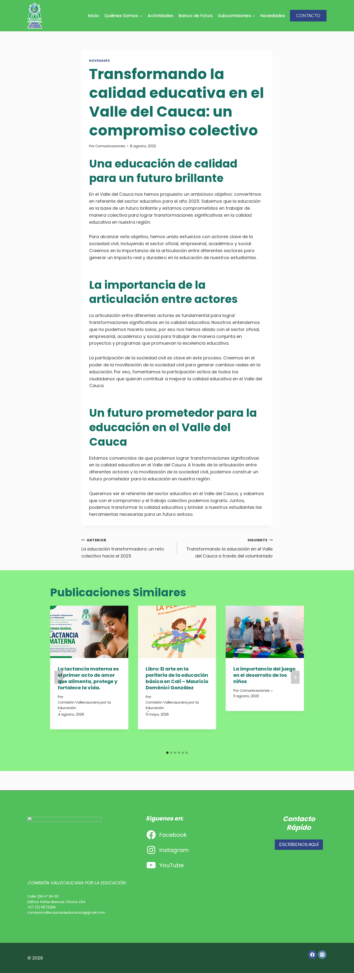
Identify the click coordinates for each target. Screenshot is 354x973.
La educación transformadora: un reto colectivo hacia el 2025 (122, 548)
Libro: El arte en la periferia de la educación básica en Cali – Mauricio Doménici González (177, 678)
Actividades (160, 16)
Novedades (272, 16)
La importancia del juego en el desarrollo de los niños (264, 675)
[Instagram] (322, 954)
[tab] (167, 753)
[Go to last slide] (58, 677)
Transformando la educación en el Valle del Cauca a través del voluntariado (229, 548)
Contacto (308, 15)
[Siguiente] (295, 677)
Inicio (93, 16)
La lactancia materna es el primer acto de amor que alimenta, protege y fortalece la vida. (88, 678)
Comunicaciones (110, 146)
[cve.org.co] (34, 16)
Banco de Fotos (196, 16)
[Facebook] (312, 954)
